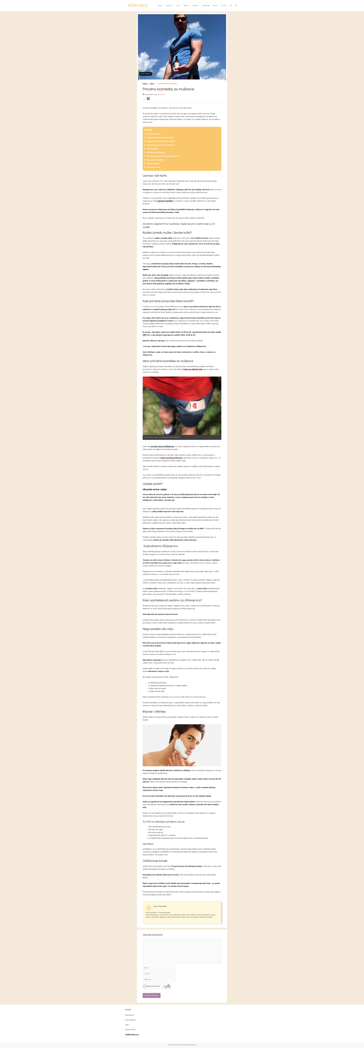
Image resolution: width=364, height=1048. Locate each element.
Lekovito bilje (205, 5)
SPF (144, 335)
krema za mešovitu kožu (193, 369)
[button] (236, 5)
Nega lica (186, 5)
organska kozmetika (165, 201)
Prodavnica (169, 5)
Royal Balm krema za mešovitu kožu (153, 437)
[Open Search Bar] (231, 5)
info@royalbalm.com (132, 1034)
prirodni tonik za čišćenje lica (162, 446)
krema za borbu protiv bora (171, 458)
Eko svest (224, 5)
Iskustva (215, 5)
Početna (145, 83)
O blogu (159, 5)
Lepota (178, 5)
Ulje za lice (195, 5)
